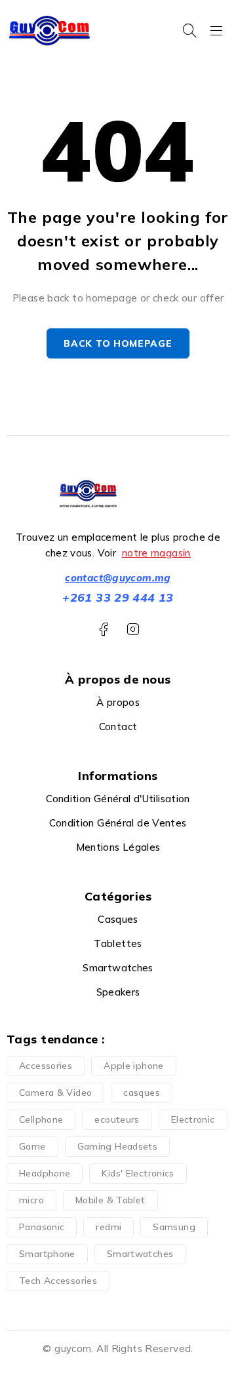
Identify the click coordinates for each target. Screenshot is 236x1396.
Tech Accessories (58, 1281)
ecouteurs (116, 1119)
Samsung (174, 1227)
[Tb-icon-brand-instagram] (133, 629)
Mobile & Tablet (110, 1200)
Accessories (45, 1066)
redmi (108, 1227)
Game (32, 1146)
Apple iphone (134, 1066)
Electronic (193, 1119)
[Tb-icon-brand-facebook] (103, 629)
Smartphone (47, 1254)
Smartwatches (140, 1254)
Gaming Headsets (117, 1146)
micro (31, 1200)
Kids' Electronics (138, 1173)
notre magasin (156, 553)
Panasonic (41, 1227)
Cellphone (41, 1119)
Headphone (44, 1173)
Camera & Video (55, 1092)
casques (141, 1092)
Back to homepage (118, 343)
